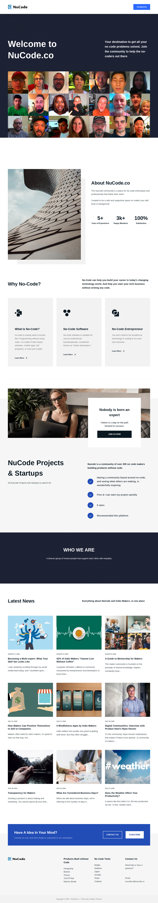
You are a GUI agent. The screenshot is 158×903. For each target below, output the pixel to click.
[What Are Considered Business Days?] (79, 767)
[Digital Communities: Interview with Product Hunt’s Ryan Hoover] (127, 700)
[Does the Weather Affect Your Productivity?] (127, 767)
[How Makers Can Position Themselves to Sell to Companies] (30, 700)
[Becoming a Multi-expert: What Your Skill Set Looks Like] (30, 633)
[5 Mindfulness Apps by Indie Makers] (79, 700)
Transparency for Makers (21, 793)
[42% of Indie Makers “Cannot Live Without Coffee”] (79, 633)
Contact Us (142, 7)
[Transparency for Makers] (30, 767)
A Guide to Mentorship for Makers (123, 658)
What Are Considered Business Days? (77, 793)
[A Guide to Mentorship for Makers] (127, 633)
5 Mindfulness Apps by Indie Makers (76, 725)
